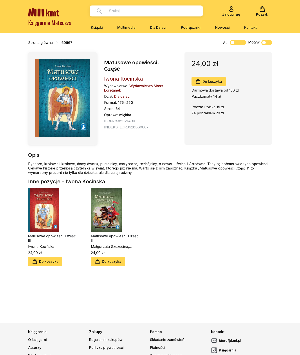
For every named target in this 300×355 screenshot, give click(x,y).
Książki (97, 27)
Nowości (222, 27)
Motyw (254, 42)
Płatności (157, 347)
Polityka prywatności (106, 347)
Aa (225, 42)
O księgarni (37, 339)
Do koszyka (212, 81)
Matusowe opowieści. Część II (115, 238)
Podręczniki (191, 27)
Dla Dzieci (158, 27)
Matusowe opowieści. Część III (52, 238)
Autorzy (34, 347)
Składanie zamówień (167, 339)
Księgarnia (227, 350)
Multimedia (126, 27)
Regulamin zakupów (106, 339)
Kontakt (250, 27)
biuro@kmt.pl (230, 340)
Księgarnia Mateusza (49, 22)
